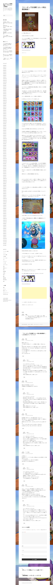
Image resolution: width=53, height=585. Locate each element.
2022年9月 (4, 143)
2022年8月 (4, 145)
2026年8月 (4, 65)
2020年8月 (4, 185)
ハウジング (4, 261)
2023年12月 (5, 118)
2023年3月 (4, 133)
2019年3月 (4, 213)
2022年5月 (4, 150)
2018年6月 (4, 228)
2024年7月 (4, 107)
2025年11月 (5, 80)
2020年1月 (4, 196)
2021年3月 (4, 173)
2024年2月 (4, 115)
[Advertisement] (34, 62)
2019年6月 (4, 208)
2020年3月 (4, 193)
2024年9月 (4, 103)
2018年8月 (4, 225)
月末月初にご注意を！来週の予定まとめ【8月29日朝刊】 (7, 22)
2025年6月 (4, 88)
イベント (4, 253)
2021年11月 (5, 160)
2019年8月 (4, 205)
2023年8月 (4, 125)
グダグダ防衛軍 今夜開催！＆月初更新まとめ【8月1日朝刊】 (7, 44)
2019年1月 (4, 216)
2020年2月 (4, 195)
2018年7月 (4, 226)
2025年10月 (5, 82)
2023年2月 (4, 135)
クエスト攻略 (5, 254)
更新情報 (4, 271)
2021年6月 (4, 168)
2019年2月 (4, 215)
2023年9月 (4, 123)
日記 (3, 269)
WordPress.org (5, 294)
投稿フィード (5, 290)
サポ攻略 (4, 256)
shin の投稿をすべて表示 (29, 318)
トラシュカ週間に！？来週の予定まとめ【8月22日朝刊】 (7, 36)
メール (23, 550)
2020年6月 (4, 188)
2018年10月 (5, 221)
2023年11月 (5, 120)
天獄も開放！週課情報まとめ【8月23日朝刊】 (7, 32)
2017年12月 (5, 238)
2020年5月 (4, 190)
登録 (3, 287)
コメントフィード (5, 292)
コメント (23, 532)
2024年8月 (4, 105)
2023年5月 (4, 130)
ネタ (3, 259)
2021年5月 (4, 170)
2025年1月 (4, 97)
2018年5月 (4, 230)
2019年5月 (4, 210)
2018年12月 (5, 218)
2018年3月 (4, 233)
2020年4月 (4, 191)
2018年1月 (4, 236)
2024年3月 (4, 113)
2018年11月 (5, 220)
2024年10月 (5, 102)
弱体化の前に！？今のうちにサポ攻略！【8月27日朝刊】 (7, 26)
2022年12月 (5, 138)
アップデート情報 (5, 251)
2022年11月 (5, 140)
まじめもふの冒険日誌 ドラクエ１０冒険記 (7, 5)
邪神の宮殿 (4, 279)
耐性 (3, 276)
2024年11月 (5, 100)
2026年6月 (4, 68)
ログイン (4, 289)
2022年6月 (4, 148)
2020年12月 (5, 178)
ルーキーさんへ (5, 264)
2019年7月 (4, 206)
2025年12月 (5, 78)
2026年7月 (4, 67)
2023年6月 (4, 128)
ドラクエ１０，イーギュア (39, 324)
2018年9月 (4, 223)
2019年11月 (5, 200)
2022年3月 (4, 153)
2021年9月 (4, 163)
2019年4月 (4, 211)
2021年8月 (4, 165)
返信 (23, 356)
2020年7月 (4, 186)
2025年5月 (4, 90)
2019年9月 (4, 203)
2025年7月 (4, 87)
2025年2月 (4, 95)
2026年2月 (4, 75)
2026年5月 (4, 70)
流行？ (4, 274)
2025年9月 (4, 83)
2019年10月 (5, 201)
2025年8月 (4, 85)
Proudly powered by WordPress (27, 582)
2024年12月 (5, 98)
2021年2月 (4, 175)
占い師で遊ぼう (31, 71)
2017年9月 (4, 243)
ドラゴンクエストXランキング (26, 283)
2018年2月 (4, 235)
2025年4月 (4, 92)
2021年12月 (5, 158)
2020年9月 (4, 183)
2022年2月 (4, 155)
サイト (23, 554)
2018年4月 (4, 231)
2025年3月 (4, 93)
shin (29, 324)
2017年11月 (5, 240)
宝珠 (3, 266)
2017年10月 (5, 241)
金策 (3, 281)
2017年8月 (4, 245)
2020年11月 (5, 180)
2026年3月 (4, 73)
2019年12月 (5, 198)
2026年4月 (4, 72)
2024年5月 (4, 110)
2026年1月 (4, 77)
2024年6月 (4, 108)
